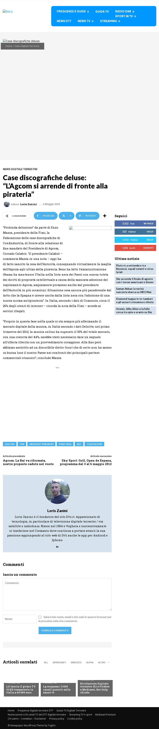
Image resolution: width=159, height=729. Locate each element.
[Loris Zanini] (7, 204)
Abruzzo (76, 662)
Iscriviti (148, 247)
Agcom (9, 444)
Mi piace (148, 223)
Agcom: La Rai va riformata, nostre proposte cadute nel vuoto (28, 462)
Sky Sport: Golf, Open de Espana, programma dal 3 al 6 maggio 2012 (86, 462)
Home (9, 46)
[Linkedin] (57, 545)
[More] (105, 216)
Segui (150, 231)
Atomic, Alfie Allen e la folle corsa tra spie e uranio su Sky (134, 310)
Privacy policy (56, 718)
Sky (79, 444)
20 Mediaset (59, 662)
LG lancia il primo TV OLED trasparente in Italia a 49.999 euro (21, 689)
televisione (94, 444)
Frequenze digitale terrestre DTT (35, 710)
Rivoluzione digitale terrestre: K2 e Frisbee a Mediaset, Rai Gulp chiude (95, 688)
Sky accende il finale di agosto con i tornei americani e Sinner (135, 280)
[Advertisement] (57, 402)
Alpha (89, 662)
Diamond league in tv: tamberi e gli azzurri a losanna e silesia (134, 300)
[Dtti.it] (27, 16)
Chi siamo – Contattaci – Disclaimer (27, 718)
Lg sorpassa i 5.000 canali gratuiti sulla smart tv (56, 689)
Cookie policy (74, 718)
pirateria (65, 444)
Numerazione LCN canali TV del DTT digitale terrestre (37, 714)
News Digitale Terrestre (27, 46)
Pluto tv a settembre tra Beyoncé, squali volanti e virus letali (134, 269)
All (46, 662)
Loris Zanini (28, 204)
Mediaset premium (41, 444)
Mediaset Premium (105, 714)
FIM (22, 444)
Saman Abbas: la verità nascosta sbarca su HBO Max (133, 290)
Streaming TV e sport (80, 714)
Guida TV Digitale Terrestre (71, 710)
